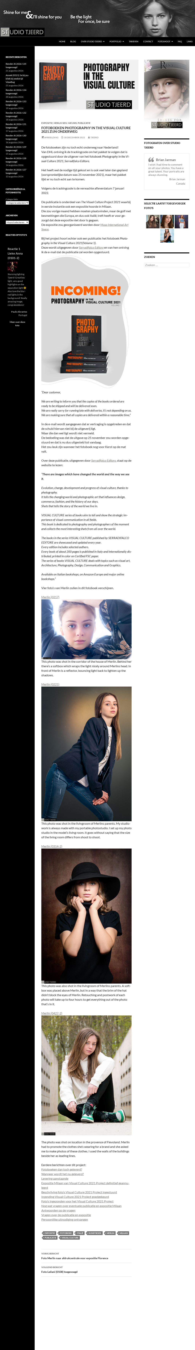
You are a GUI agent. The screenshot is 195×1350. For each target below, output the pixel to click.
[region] (97, 18)
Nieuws (72, 123)
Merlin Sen (60, 123)
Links (190, 41)
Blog (73, 41)
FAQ (180, 41)
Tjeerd (94, 137)
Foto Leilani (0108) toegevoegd (59, 1269)
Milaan (124, 1233)
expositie (50, 1233)
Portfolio (115, 41)
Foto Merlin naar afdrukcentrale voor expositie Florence (74, 1256)
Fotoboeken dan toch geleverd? (61, 1169)
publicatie (50, 1237)
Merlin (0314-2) (51, 846)
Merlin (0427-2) (51, 1013)
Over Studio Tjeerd (91, 41)
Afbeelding (51, 137)
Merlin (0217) (50, 597)
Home (62, 41)
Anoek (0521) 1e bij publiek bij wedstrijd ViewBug (17, 78)
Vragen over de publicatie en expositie (66, 1215)
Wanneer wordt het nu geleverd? (62, 1174)
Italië (80, 1233)
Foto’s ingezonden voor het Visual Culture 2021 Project (77, 1201)
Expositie (47, 123)
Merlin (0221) (50, 684)
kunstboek (95, 1233)
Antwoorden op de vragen (58, 1210)
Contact (148, 41)
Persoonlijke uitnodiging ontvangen (64, 1219)
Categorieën (12, 199)
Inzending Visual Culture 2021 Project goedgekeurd (75, 1196)
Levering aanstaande (54, 1178)
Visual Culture (70, 1237)
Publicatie (84, 123)
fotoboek (66, 1233)
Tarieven (133, 41)
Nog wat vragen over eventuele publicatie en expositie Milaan (81, 1206)
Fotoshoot (164, 41)
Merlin (110, 1233)
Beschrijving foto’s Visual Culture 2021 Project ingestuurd (79, 1192)
